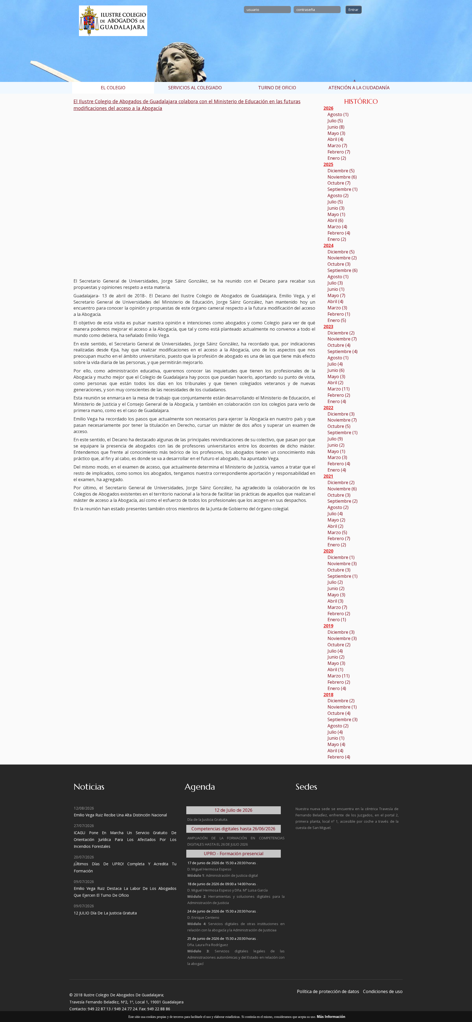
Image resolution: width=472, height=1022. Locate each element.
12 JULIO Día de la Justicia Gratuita (105, 913)
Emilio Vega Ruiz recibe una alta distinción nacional (120, 814)
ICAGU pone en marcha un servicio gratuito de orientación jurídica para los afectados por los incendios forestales (125, 839)
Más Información (331, 1017)
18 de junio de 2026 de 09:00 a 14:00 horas (222, 883)
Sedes (306, 786)
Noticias (88, 786)
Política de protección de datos (328, 991)
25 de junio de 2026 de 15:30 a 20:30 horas (222, 938)
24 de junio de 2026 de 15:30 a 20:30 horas (222, 911)
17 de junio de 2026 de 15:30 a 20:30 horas (222, 862)
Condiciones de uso (383, 991)
